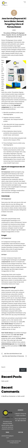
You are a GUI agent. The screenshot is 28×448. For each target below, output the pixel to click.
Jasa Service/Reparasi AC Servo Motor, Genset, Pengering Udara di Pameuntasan (14, 22)
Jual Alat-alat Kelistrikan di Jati (13, 353)
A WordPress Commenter (8, 396)
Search (3, 367)
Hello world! (4, 381)
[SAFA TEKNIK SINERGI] (4, 5)
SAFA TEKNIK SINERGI (13, 441)
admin (14, 30)
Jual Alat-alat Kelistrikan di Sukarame (13, 356)
